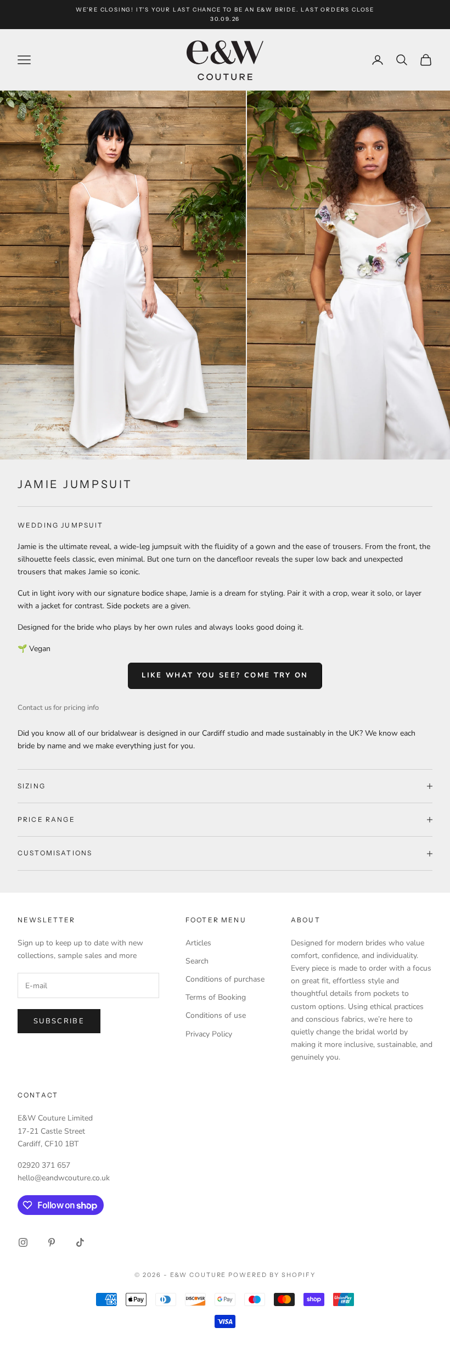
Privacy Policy (208, 1034)
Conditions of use (215, 1015)
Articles (198, 943)
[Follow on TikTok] (80, 1242)
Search (197, 961)
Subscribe (59, 1021)
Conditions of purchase (225, 979)
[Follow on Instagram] (23, 1242)
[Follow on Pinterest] (51, 1242)
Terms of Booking (215, 997)
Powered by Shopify (272, 1275)
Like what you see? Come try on (225, 675)
